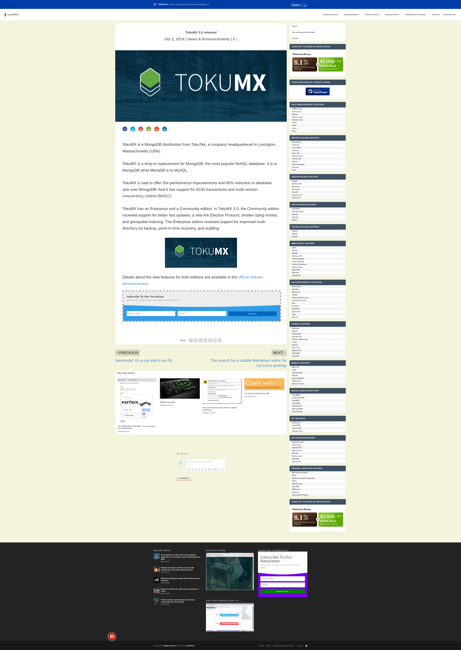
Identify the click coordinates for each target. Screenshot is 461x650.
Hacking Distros (351, 15)
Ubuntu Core (297, 431)
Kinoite (295, 236)
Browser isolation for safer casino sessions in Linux (180, 590)
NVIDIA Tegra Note (168, 402)
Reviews (436, 15)
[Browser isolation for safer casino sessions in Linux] (157, 591)
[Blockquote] (209, 469)
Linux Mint (296, 148)
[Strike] (199, 469)
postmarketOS (298, 378)
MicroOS (295, 273)
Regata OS (296, 350)
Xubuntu (295, 167)
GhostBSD (296, 403)
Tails (294, 314)
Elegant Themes (170, 646)
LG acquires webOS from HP (256, 393)
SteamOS (295, 356)
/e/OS (294, 370)
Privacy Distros (372, 15)
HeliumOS (296, 270)
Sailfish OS (296, 381)
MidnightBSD (297, 409)
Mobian (295, 375)
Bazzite (295, 331)
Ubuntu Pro (296, 461)
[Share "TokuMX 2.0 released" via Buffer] (210, 340)
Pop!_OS (295, 153)
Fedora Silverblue (299, 264)
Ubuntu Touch (298, 384)
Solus (294, 128)
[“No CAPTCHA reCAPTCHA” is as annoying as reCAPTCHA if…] (138, 400)
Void (294, 131)
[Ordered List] (202, 469)
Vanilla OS (296, 198)
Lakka (294, 342)
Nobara (295, 345)
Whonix (295, 317)
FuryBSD (295, 400)
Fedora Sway (297, 267)
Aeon (294, 248)
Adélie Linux (297, 109)
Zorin (294, 170)
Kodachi (295, 306)
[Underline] (195, 469)
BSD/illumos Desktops (415, 15)
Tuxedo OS (296, 159)
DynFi (294, 475)
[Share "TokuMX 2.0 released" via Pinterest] (200, 340)
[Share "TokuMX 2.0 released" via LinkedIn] (205, 340)
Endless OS (296, 184)
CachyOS (296, 209)
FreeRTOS (296, 425)
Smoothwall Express (300, 495)
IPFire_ (295, 481)
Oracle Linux (297, 450)
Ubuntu (295, 161)
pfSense (295, 492)
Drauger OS (296, 336)
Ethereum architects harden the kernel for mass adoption (180, 579)
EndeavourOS (297, 212)
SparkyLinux (297, 195)
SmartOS (295, 459)
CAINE (294, 295)
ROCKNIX (296, 353)
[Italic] (192, 469)
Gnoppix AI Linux (299, 300)
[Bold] (189, 469)
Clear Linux (296, 445)
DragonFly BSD (298, 398)
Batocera (295, 328)
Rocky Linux (297, 456)
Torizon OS (296, 428)
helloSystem (297, 406)
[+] (222, 469)
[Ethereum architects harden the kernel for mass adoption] (157, 580)
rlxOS (294, 125)
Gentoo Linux (297, 120)
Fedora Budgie (298, 259)
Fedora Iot (296, 423)
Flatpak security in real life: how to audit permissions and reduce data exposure (177, 569)
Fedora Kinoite (298, 261)
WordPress (191, 646)
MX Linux (296, 187)
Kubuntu (295, 145)
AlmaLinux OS (298, 442)
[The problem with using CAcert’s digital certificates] (222, 391)
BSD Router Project (300, 473)
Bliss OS (295, 367)
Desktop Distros (330, 15)
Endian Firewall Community (303, 478)
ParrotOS (295, 309)
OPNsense (296, 489)
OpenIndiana (297, 412)
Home (261, 646)
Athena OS (296, 286)
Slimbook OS (297, 156)
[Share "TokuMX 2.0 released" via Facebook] (190, 340)
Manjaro (295, 217)
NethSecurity (297, 484)
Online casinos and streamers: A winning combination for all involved (177, 601)
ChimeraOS (296, 334)
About (294, 26)
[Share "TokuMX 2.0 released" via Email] (214, 340)
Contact (295, 38)
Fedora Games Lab (299, 339)
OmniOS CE (296, 448)
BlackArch (296, 292)
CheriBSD (296, 395)
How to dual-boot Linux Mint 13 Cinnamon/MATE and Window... (195, 4)
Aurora (294, 231)
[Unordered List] (205, 469)
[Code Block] (212, 469)
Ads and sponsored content (303, 32)
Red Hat (295, 453)
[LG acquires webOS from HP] (264, 384)
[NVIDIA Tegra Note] (180, 388)
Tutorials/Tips (449, 15)
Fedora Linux (297, 117)
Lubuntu (295, 150)
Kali (293, 303)
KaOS (294, 123)
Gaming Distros (392, 15)
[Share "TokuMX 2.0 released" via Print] (219, 340)
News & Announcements (209, 39)
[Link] (216, 469)
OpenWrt (295, 486)
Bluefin (295, 234)
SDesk (294, 220)
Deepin (295, 181)
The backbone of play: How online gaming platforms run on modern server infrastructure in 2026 (180, 557)
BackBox (295, 289)
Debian (295, 114)
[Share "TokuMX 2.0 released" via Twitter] (195, 340)
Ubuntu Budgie (298, 164)
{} (219, 469)
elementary (296, 142)
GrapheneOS (297, 373)
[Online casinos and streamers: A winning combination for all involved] (157, 601)
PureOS (295, 192)
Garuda (295, 214)
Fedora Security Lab (300, 298)
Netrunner (296, 189)
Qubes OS (296, 312)
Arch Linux (296, 111)
